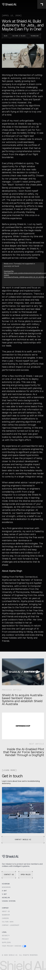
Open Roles (25, 874)
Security (6, 935)
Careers (5, 918)
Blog (5, 35)
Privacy (5, 939)
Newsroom (6, 915)
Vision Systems (8, 901)
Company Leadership (10, 925)
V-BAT (4, 894)
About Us (6, 911)
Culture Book (7, 922)
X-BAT (4, 891)
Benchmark (6, 887)
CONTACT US (9, 874)
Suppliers (6, 942)
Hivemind (6, 884)
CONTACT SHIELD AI (23, 839)
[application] (23, 274)
